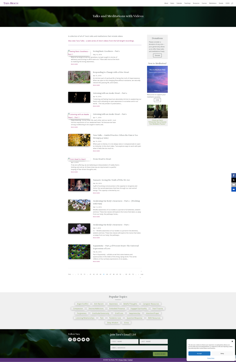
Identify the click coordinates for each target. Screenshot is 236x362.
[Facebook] (233, 175)
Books (172, 3)
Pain (102, 318)
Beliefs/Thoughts (130, 304)
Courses (204, 3)
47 (110, 274)
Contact (130, 360)
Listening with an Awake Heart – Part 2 (110, 93)
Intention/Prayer (152, 313)
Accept (199, 353)
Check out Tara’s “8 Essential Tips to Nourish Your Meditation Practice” (157, 122)
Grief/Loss (119, 313)
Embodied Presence (117, 308)
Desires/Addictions (96, 308)
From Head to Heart (102, 159)
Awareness (113, 304)
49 (117, 274)
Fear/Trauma (157, 308)
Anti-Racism (99, 304)
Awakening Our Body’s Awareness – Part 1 (111, 225)
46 (107, 274)
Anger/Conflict (82, 304)
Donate (221, 3)
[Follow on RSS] (88, 339)
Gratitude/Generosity (100, 313)
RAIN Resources (154, 318)
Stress (126, 323)
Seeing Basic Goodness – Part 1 (106, 51)
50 (120, 274)
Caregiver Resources (151, 304)
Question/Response (134, 318)
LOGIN (227, 3)
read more (74, 64)
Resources (196, 3)
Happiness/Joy (134, 313)
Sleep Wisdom (112, 323)
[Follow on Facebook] (70, 339)
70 (133, 274)
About (166, 3)
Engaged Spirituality (139, 308)
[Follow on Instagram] (74, 339)
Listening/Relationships (85, 318)
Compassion (78, 308)
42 (93, 274)
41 (90, 274)
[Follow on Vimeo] (83, 339)
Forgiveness (81, 313)
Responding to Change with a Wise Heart (111, 72)
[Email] (233, 184)
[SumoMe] (233, 189)
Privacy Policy (210, 358)
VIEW (157, 100)
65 (129, 274)
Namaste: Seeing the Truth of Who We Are (111, 180)
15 (84, 274)
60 (126, 274)
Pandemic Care (115, 318)
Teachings (187, 3)
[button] (232, 341)
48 (113, 274)
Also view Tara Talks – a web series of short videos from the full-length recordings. (101, 41)
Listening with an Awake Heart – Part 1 (110, 114)
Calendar (179, 3)
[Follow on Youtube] (79, 339)
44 (100, 274)
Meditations (212, 3)
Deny (222, 353)
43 (97, 274)
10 (81, 274)
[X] (233, 180)
